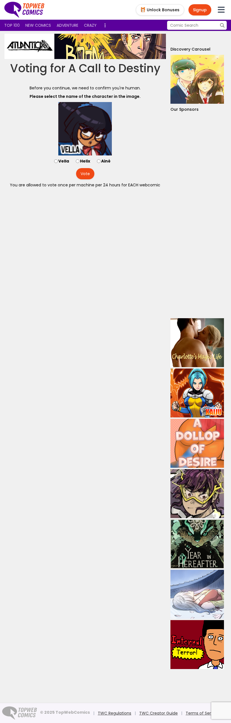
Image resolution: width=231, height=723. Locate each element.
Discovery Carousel (190, 49)
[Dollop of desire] (197, 443)
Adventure (67, 25)
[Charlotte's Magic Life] (197, 342)
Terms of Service (202, 713)
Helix (85, 161)
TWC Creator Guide (158, 713)
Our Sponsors (184, 109)
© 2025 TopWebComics (65, 712)
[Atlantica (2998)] (106, 46)
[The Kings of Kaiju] (197, 393)
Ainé (105, 161)
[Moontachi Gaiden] (197, 594)
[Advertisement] (197, 215)
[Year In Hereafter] (197, 543)
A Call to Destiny (114, 68)
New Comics (38, 25)
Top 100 (12, 25)
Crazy (90, 25)
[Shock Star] (197, 493)
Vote (85, 174)
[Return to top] (24, 9)
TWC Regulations (114, 713)
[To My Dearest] (197, 79)
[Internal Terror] (197, 644)
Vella (63, 161)
